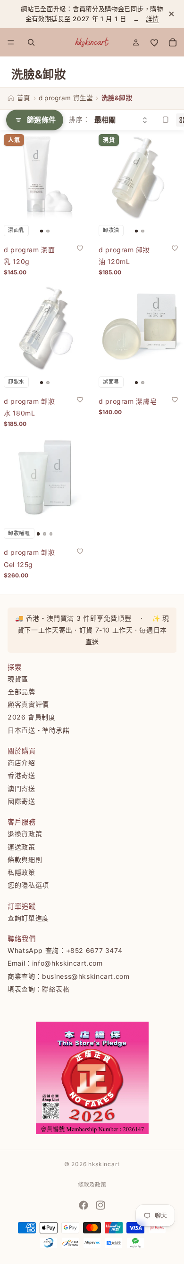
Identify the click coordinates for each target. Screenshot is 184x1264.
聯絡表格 (56, 989)
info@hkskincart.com (67, 963)
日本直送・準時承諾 (39, 730)
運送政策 (21, 847)
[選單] (11, 42)
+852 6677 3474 (94, 950)
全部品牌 (21, 692)
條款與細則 (25, 860)
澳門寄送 (21, 788)
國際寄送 (21, 801)
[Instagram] (100, 1205)
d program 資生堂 (66, 98)
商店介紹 (21, 763)
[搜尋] (31, 42)
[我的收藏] (154, 42)
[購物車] (172, 42)
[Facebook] (83, 1205)
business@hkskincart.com (86, 976)
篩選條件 (41, 119)
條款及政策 (92, 1184)
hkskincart (104, 1164)
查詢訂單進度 (28, 918)
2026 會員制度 (32, 717)
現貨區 (18, 679)
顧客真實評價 (28, 704)
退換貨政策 (25, 834)
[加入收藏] (79, 248)
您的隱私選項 (28, 885)
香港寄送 (21, 775)
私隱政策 (21, 872)
